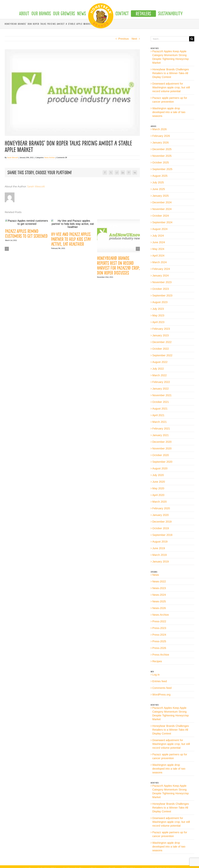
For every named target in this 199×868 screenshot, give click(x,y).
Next (134, 38)
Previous (123, 38)
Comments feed (162, 687)
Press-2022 (159, 621)
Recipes (157, 661)
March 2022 (159, 375)
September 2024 (162, 222)
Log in (156, 674)
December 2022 (162, 342)
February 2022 (161, 381)
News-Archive (49, 158)
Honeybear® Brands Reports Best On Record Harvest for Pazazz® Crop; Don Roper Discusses (118, 265)
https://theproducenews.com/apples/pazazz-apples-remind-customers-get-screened (26, 222)
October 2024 (160, 215)
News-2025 (159, 601)
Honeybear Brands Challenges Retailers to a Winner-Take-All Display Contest (170, 73)
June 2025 (158, 189)
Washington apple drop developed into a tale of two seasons (168, 112)
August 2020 (159, 468)
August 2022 (159, 362)
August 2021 (159, 408)
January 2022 (160, 388)
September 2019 (162, 534)
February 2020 (161, 508)
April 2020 (158, 495)
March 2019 (159, 554)
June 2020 (158, 481)
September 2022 (162, 355)
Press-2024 (159, 634)
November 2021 (162, 395)
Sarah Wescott (12, 158)
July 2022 (158, 368)
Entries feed (159, 681)
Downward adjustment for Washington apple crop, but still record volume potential (171, 87)
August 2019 (159, 541)
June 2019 (158, 548)
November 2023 (162, 282)
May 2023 (158, 315)
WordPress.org (161, 694)
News (155, 574)
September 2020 (162, 461)
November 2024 (162, 209)
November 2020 (162, 448)
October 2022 (160, 348)
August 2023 (159, 302)
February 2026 (161, 135)
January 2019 (160, 561)
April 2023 (158, 322)
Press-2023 (159, 628)
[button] (7, 249)
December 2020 (162, 441)
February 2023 (161, 328)
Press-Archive (160, 654)
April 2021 (158, 415)
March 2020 (159, 501)
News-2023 (159, 588)
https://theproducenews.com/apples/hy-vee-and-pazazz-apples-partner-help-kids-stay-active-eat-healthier (72, 224)
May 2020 (158, 488)
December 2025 (162, 149)
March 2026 (159, 129)
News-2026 (159, 608)
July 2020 (158, 475)
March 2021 (159, 421)
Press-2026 (159, 647)
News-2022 (159, 581)
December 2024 (162, 202)
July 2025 (158, 182)
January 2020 (160, 514)
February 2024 (161, 268)
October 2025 (160, 162)
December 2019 (162, 521)
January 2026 (160, 142)
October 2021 (160, 401)
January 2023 (160, 335)
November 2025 (162, 155)
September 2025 (162, 169)
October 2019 (160, 528)
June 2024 (158, 242)
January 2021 (160, 435)
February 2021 (161, 428)
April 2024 (158, 255)
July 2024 (158, 235)
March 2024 (159, 262)
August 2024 (159, 228)
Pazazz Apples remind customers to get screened (26, 233)
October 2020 (160, 455)
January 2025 (160, 195)
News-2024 (159, 594)
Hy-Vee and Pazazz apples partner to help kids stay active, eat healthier (70, 239)
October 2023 (160, 288)
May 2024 (158, 248)
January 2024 (160, 275)
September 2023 (162, 295)
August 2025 (159, 175)
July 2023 (158, 308)
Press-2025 (159, 641)
